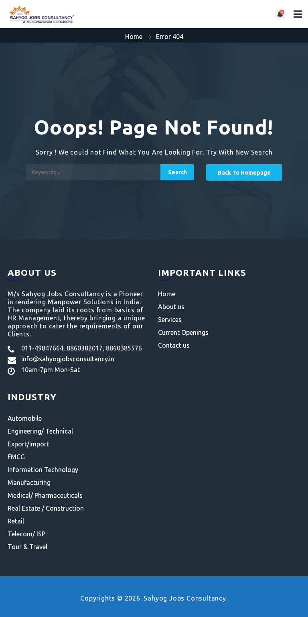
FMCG (16, 456)
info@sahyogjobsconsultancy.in (67, 358)
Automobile (25, 418)
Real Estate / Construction (46, 508)
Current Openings (183, 332)
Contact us (174, 345)
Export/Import (28, 444)
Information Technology (43, 469)
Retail (16, 521)
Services (170, 319)
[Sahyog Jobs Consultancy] (80, 14)
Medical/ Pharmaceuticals (45, 495)
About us (171, 306)
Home (133, 36)
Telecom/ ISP (26, 534)
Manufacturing (29, 482)
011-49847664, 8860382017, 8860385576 (81, 348)
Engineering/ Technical (40, 431)
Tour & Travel (27, 546)
